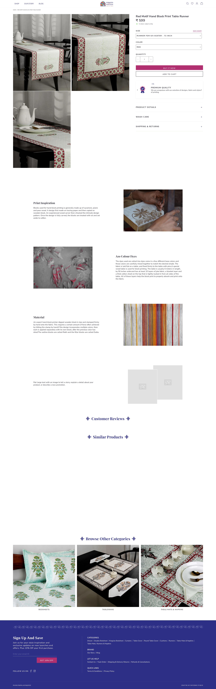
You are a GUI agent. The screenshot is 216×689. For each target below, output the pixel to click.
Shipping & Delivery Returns (118, 662)
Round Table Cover (151, 641)
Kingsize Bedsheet (116, 641)
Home (14, 10)
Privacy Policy (109, 671)
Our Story (29, 4)
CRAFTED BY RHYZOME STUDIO (192, 685)
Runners (172, 641)
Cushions (163, 641)
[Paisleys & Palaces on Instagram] (34, 671)
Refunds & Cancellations (140, 662)
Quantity (141, 54)
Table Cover (137, 641)
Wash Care (142, 117)
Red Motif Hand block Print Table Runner (29, 10)
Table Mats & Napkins (185, 641)
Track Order (101, 662)
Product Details (146, 107)
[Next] (201, 90)
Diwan (89, 641)
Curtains (128, 641)
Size (138, 31)
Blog (41, 4)
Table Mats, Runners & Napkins (99, 644)
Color (139, 42)
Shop (17, 4)
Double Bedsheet (100, 641)
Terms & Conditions (94, 671)
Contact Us (91, 662)
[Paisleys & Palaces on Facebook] (31, 671)
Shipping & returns (147, 126)
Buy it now (169, 68)
